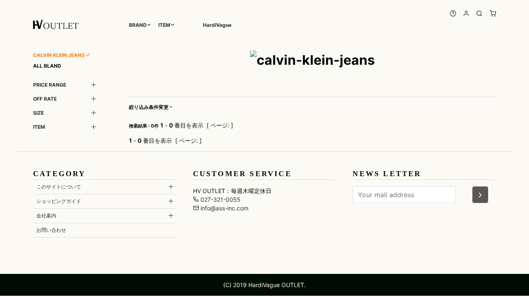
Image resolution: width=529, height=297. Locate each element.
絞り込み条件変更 (149, 107)
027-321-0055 (220, 199)
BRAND (138, 25)
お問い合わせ (51, 230)
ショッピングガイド (58, 201)
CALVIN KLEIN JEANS (59, 55)
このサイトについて (58, 187)
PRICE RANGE (49, 85)
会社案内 (46, 215)
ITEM (164, 25)
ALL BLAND (47, 66)
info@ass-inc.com (223, 208)
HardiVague (217, 25)
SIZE (38, 113)
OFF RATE (45, 99)
